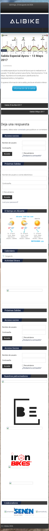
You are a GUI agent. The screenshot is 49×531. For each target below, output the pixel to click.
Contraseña (6, 148)
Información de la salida (24, 88)
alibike (4, 50)
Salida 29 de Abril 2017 (13, 105)
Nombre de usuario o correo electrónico (17, 175)
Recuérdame (29, 153)
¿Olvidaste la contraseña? (31, 156)
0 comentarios (7, 66)
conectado (22, 130)
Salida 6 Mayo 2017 (37, 112)
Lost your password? (10, 202)
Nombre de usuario (9, 143)
